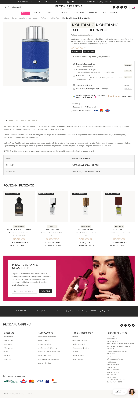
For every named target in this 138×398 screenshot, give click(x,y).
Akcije (24, 13)
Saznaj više (128, 65)
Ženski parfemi (8, 336)
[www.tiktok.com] (121, 7)
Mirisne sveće (79, 13)
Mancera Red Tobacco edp (47, 336)
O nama (75, 336)
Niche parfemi (8, 344)
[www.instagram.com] (117, 7)
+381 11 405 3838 (113, 369)
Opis (5, 121)
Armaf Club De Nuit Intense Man (49, 352)
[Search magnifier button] (6, 7)
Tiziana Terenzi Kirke (44, 355)
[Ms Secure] (54, 381)
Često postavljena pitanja (27, 121)
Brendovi (93, 13)
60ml (79, 172)
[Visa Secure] (47, 381)
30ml (74, 172)
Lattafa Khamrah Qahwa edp (47, 348)
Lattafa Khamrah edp (45, 344)
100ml (97, 172)
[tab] (5, 121)
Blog (104, 13)
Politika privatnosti (78, 344)
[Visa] (39, 381)
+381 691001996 (113, 364)
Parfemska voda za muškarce (85, 165)
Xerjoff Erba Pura (43, 340)
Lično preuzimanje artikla (80, 348)
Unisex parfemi (8, 348)
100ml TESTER (88, 172)
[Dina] (23, 381)
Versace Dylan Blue (44, 363)
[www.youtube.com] (125, 7)
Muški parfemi (54, 18)
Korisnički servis (77, 359)
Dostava (75, 352)
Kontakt (113, 13)
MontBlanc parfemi (81, 158)
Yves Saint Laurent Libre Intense (48, 359)
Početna (6, 18)
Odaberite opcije (19, 245)
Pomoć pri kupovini (78, 355)
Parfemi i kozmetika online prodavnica (25, 18)
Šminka (50, 13)
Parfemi (43, 18)
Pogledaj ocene (126, 96)
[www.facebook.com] (114, 7)
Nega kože (63, 13)
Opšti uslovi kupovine (79, 340)
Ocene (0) (11, 121)
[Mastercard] (31, 381)
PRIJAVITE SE (45, 291)
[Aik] (10, 381)
